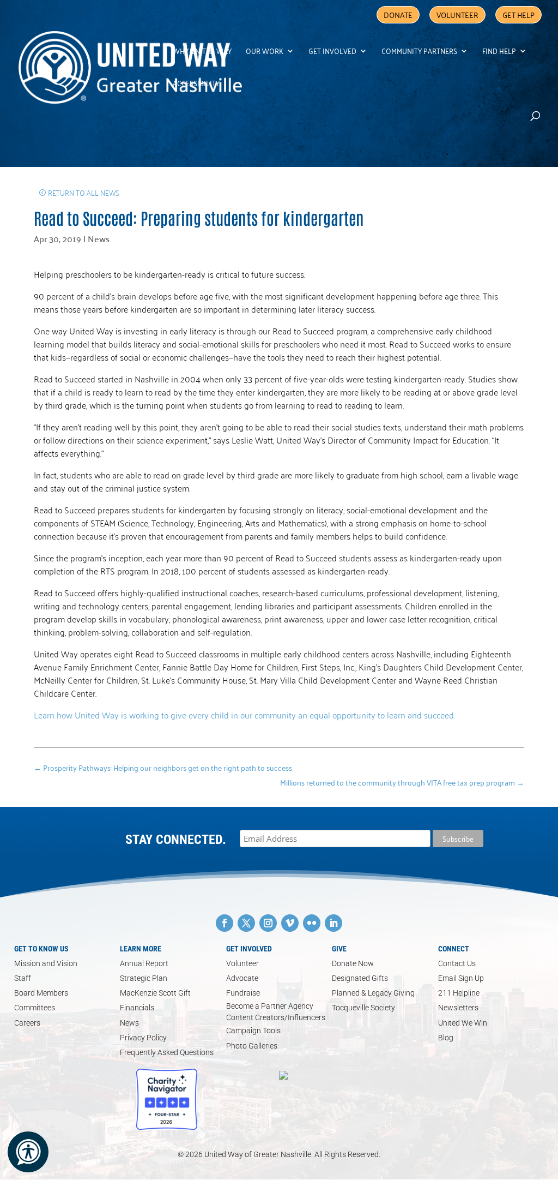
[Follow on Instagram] (268, 923)
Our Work (264, 52)
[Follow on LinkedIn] (333, 923)
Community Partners (419, 52)
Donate (398, 14)
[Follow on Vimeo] (290, 923)
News (99, 238)
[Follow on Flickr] (311, 923)
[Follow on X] (246, 923)
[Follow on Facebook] (224, 923)
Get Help (518, 14)
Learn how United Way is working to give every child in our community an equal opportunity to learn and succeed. (244, 714)
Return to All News (83, 192)
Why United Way (202, 52)
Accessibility (196, 84)
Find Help (499, 52)
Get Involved (332, 52)
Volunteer (457, 14)
